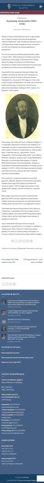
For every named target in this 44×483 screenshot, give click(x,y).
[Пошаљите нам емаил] (10, 284)
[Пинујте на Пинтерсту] (27, 241)
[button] (3, 6)
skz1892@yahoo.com (9, 428)
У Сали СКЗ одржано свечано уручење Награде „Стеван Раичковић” (22, 327)
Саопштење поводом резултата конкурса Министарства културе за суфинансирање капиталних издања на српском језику (23, 302)
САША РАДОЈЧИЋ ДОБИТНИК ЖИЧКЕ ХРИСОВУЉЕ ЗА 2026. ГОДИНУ (23, 312)
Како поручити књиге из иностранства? (17, 357)
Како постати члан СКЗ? (11, 362)
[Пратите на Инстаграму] (7, 284)
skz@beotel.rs (6, 417)
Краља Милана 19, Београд (12, 382)
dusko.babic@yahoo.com (10, 407)
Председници (22, 18)
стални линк (38, 248)
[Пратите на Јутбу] (14, 284)
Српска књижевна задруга (12, 380)
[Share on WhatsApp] (12, 241)
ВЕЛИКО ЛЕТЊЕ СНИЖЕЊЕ (19, 319)
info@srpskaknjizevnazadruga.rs (13, 412)
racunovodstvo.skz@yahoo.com (13, 433)
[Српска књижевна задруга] (21, 6)
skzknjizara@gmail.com (10, 423)
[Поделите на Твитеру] (20, 241)
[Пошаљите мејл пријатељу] (24, 241)
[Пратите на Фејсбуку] (3, 284)
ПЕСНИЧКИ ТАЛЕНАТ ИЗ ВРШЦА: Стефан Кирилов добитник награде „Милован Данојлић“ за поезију (24, 337)
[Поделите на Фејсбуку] (16, 241)
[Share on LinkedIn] (31, 241)
